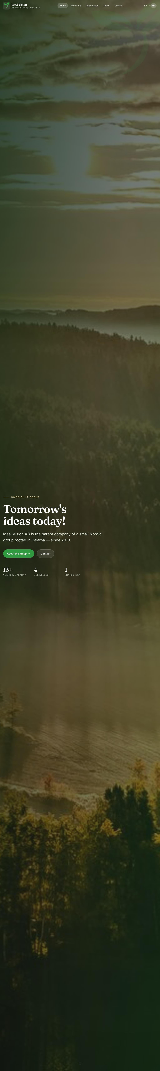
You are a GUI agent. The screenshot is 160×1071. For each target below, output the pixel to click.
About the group (17, 553)
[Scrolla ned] (80, 1064)
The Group (76, 5)
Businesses (92, 5)
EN (153, 5)
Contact (119, 5)
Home (63, 5)
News (106, 5)
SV (145, 5)
